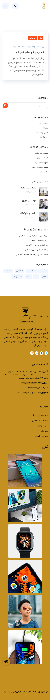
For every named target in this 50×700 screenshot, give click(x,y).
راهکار (44, 276)
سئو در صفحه (36, 240)
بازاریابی (45, 123)
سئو (40, 38)
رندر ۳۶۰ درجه (31, 245)
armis (39, 46)
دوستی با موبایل (42, 157)
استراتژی (19, 270)
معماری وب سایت (41, 153)
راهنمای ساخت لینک (30, 249)
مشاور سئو (44, 171)
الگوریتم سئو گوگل (41, 162)
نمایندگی (32, 38)
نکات (28, 276)
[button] (6, 661)
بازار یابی (8, 270)
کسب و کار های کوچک (30, 52)
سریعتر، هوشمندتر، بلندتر (26, 254)
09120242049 (31, 387)
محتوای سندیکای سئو (40, 167)
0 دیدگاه (15, 46)
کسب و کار (44, 132)
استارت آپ (31, 270)
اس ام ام (43, 270)
